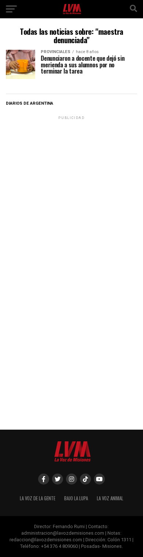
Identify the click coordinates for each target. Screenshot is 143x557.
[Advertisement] (71, 192)
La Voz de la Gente (37, 498)
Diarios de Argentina (29, 103)
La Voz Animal (110, 498)
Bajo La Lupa (76, 498)
